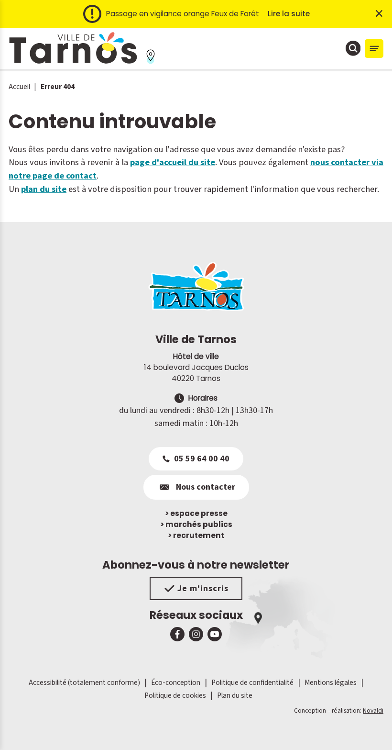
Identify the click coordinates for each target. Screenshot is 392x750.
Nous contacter (205, 487)
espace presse (196, 513)
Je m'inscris (203, 588)
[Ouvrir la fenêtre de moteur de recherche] (353, 48)
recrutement (196, 535)
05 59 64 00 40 (201, 459)
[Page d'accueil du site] (196, 286)
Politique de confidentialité (252, 682)
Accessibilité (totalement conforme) (84, 682)
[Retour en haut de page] (371, 729)
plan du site (43, 189)
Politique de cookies (175, 695)
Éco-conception (175, 682)
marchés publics (196, 524)
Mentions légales (331, 682)
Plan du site (234, 695)
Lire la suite (289, 14)
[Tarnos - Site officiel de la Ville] (73, 48)
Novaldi (373, 710)
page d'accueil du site (172, 162)
